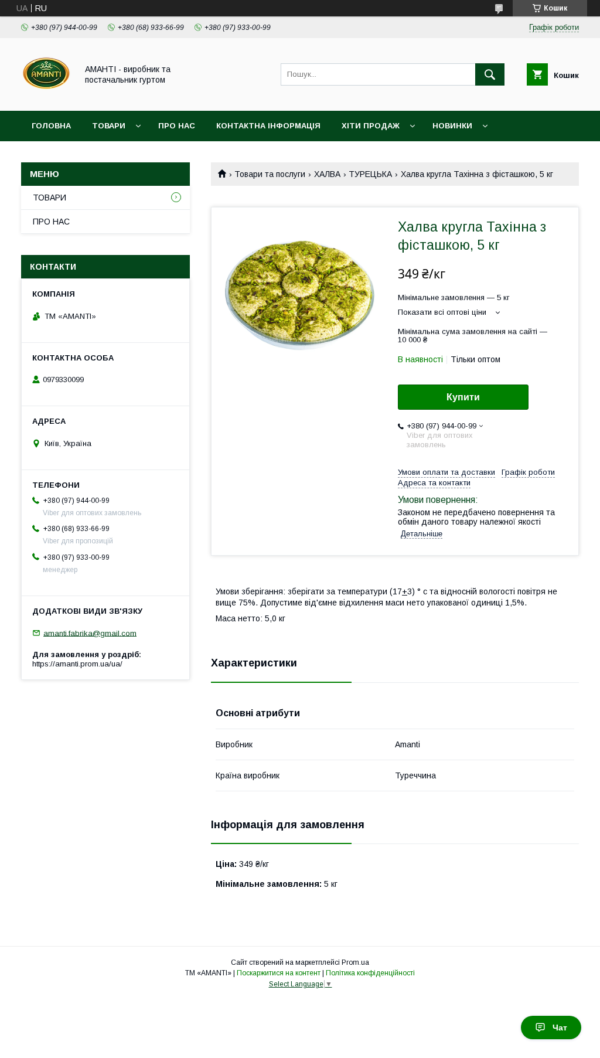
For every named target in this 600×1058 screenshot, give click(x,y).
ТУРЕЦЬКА (370, 174)
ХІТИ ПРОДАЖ (371, 125)
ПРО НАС (176, 125)
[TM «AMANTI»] (46, 95)
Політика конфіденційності (370, 973)
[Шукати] (489, 74)
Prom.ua (355, 962)
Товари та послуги (269, 174)
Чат (560, 1027)
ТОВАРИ (108, 125)
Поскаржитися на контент (279, 973)
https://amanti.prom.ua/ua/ (77, 663)
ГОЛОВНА (51, 125)
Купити (463, 397)
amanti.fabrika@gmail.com (90, 632)
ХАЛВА (327, 174)
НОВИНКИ (452, 125)
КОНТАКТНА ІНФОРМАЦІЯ (268, 125)
